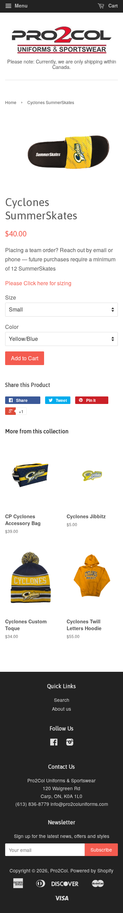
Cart (112, 5)
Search (61, 699)
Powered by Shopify (91, 870)
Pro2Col (59, 870)
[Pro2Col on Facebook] (54, 743)
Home (10, 102)
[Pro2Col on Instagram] (69, 743)
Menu (20, 5)
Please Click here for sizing (38, 283)
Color (11, 327)
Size (10, 297)
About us (61, 708)
